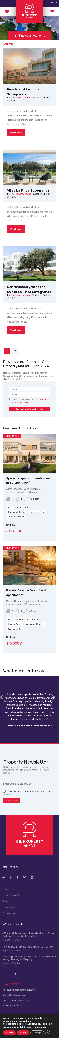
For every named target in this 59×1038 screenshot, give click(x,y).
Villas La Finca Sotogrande (28, 190)
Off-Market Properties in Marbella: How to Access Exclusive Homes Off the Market (29, 935)
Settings (37, 1033)
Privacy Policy (9, 913)
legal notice (42, 399)
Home (5, 889)
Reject (23, 1033)
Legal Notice (9, 907)
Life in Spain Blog (11, 895)
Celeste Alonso (17, 995)
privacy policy (23, 402)
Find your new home (31, 35)
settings (41, 1027)
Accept (9, 1033)
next (53, 697)
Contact (6, 901)
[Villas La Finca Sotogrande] (29, 167)
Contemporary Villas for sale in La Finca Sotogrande (29, 289)
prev (1, 697)
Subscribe (11, 800)
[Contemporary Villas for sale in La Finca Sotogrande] (29, 263)
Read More (16, 132)
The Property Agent (21, 97)
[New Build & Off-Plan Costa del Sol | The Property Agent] (29, 21)
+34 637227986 (11, 984)
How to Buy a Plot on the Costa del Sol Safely (27, 946)
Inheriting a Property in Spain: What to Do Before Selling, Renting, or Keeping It (29, 958)
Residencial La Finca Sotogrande (23, 91)
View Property (29, 465)
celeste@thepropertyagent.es (18, 989)
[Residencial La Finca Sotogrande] (29, 66)
